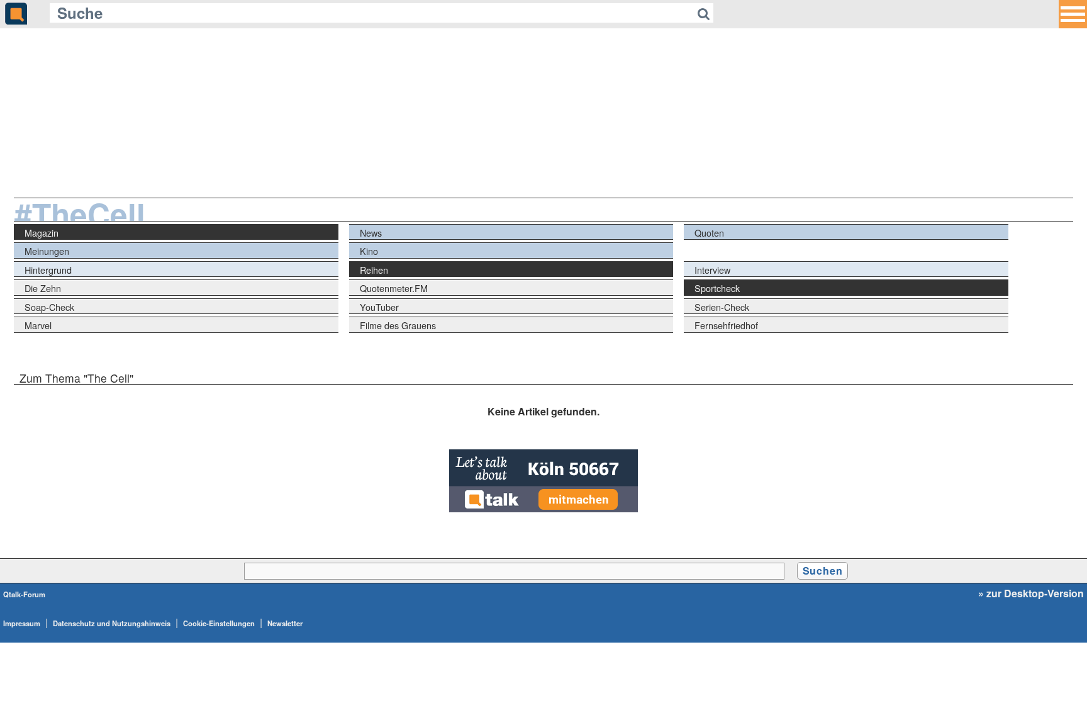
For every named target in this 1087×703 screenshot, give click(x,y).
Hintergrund (48, 269)
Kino (369, 250)
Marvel (38, 325)
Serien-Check (721, 306)
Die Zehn (43, 288)
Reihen (374, 269)
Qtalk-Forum (24, 594)
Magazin (42, 232)
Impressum (21, 623)
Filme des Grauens (398, 325)
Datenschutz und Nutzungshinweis (111, 623)
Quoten (709, 232)
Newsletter (285, 623)
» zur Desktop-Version (1031, 593)
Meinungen (47, 250)
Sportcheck (717, 288)
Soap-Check (49, 306)
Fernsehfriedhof (726, 325)
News (371, 232)
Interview (712, 269)
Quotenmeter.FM (394, 288)
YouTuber (379, 306)
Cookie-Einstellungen (219, 623)
